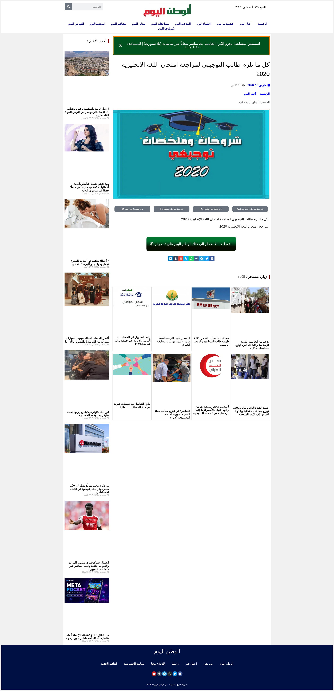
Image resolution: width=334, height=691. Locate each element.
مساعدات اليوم (160, 23)
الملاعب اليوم (183, 23)
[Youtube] (154, 673)
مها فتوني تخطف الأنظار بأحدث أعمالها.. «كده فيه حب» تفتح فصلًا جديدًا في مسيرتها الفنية (89, 187)
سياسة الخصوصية (134, 663)
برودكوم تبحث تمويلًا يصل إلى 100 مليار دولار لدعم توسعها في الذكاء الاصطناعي (89, 489)
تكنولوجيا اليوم (166, 28)
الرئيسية (262, 23)
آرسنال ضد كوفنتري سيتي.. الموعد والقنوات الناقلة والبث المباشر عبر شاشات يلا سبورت (89, 566)
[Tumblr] (159, 673)
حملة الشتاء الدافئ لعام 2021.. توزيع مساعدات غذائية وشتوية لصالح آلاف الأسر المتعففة (251, 411)
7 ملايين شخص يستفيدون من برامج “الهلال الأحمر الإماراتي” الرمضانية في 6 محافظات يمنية (211, 410)
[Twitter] (175, 673)
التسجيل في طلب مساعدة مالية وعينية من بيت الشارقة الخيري (173, 341)
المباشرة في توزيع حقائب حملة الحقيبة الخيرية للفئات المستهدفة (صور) (172, 414)
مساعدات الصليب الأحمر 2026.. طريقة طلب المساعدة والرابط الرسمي (211, 341)
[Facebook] (180, 673)
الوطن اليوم (226, 663)
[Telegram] (164, 673)
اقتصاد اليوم (203, 23)
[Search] (68, 6)
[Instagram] (169, 673)
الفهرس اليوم (76, 23)
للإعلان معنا (158, 663)
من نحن (208, 663)
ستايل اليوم (138, 23)
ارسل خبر (191, 663)
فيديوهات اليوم (225, 23)
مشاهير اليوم (118, 23)
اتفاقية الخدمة (109, 663)
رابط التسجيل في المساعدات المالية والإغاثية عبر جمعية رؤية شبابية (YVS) (132, 340)
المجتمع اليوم (97, 23)
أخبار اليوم (245, 23)
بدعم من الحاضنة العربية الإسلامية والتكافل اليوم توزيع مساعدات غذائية (252, 345)
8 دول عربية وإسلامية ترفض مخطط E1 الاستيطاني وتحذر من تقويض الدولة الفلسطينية (87, 112)
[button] (212, 258)
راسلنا (175, 663)
